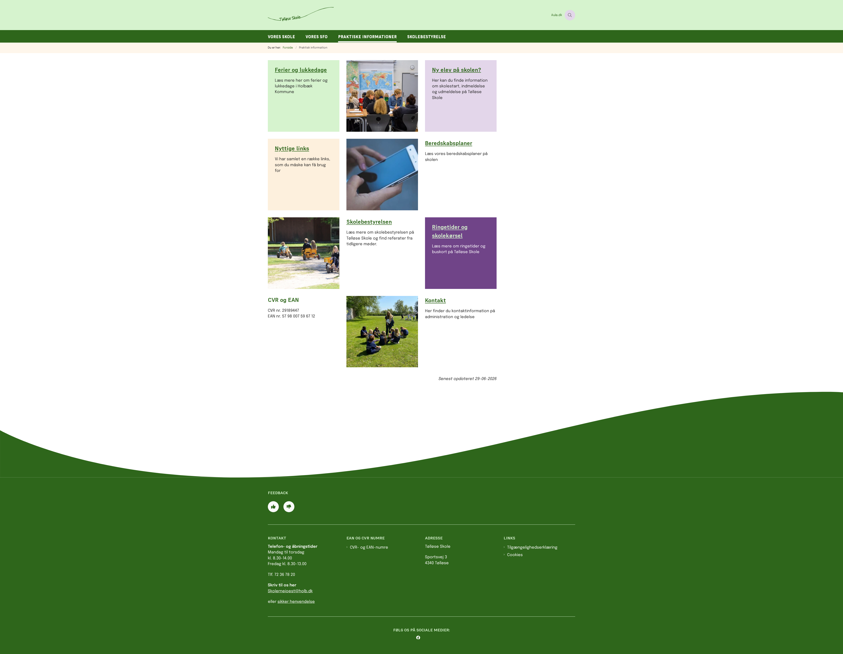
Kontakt (435, 300)
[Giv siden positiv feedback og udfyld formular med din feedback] (273, 506)
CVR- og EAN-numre (369, 548)
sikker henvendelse (296, 602)
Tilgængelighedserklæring (532, 548)
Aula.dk (556, 15)
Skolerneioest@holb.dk (290, 591)
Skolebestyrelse (426, 36)
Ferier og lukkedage (301, 69)
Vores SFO (317, 36)
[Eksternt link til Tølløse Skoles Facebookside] (423, 638)
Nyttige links (292, 148)
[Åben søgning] (570, 15)
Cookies (515, 555)
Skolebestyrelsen (369, 221)
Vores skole (281, 36)
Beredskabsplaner (448, 143)
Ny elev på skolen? (456, 69)
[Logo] (408, 15)
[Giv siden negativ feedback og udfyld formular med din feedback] (288, 506)
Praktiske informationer (367, 36)
